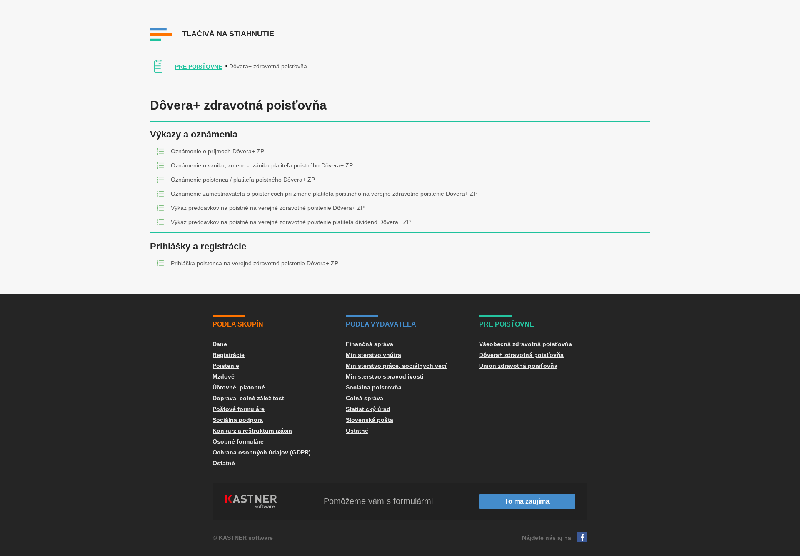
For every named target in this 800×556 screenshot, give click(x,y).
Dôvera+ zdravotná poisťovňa (521, 355)
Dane (219, 344)
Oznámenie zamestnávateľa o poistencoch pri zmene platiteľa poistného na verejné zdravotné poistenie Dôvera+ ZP (324, 193)
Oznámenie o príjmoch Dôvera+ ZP (217, 151)
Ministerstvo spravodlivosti (385, 376)
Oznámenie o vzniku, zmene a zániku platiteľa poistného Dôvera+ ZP (262, 165)
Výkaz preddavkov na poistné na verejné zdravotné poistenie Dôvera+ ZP (268, 207)
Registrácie (228, 355)
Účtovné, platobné (238, 387)
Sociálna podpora (237, 419)
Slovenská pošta (369, 419)
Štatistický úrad (368, 409)
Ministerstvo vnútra (373, 355)
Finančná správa (369, 344)
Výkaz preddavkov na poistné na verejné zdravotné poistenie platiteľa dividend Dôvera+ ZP (291, 222)
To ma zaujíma (527, 501)
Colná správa (364, 398)
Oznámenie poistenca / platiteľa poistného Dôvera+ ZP (243, 179)
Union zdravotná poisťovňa (518, 365)
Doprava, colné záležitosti (249, 398)
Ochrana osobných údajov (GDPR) (261, 452)
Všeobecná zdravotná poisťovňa (525, 344)
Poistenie (225, 365)
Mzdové (223, 376)
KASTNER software (246, 537)
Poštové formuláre (238, 409)
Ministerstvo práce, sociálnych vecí (396, 365)
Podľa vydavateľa (381, 324)
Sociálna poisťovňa (374, 387)
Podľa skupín (237, 324)
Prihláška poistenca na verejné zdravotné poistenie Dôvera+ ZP (254, 263)
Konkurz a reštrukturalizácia (252, 430)
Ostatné (223, 463)
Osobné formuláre (238, 441)
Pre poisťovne (198, 66)
